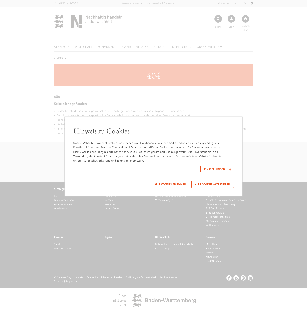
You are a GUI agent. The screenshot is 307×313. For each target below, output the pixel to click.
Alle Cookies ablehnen (170, 184)
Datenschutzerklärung (97, 160)
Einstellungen (214, 169)
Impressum (136, 160)
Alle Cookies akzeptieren (212, 184)
